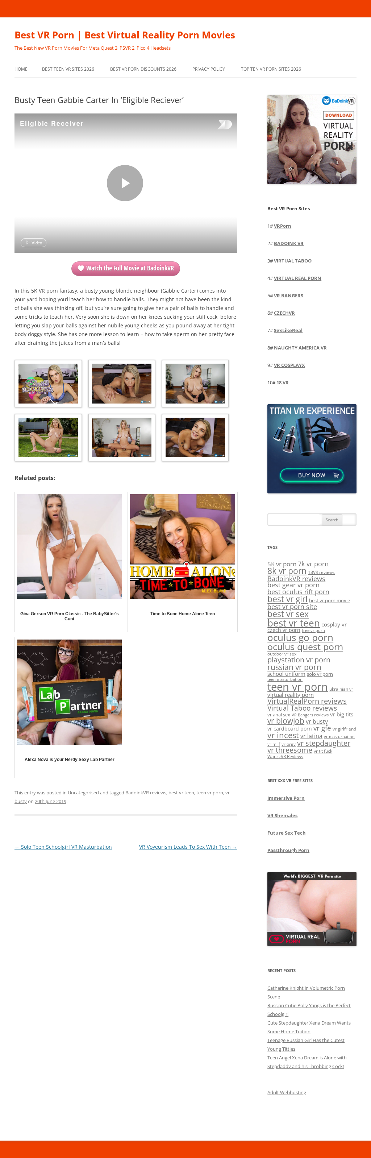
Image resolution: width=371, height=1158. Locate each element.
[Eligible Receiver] (125, 183)
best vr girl (287, 599)
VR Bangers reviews (310, 714)
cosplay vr (334, 624)
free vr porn (313, 630)
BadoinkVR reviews (145, 792)
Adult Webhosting (286, 1092)
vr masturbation (339, 736)
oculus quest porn (305, 646)
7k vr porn (313, 563)
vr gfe (322, 727)
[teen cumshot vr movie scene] (195, 439)
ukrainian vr (341, 689)
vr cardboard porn (289, 728)
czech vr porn (283, 629)
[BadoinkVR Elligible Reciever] (47, 385)
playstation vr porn (298, 660)
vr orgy (289, 744)
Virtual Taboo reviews (302, 707)
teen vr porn (209, 792)
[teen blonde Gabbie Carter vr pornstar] (47, 439)
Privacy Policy (208, 69)
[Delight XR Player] (215, 125)
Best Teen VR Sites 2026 (68, 69)
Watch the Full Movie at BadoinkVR (130, 268)
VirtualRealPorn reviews (307, 701)
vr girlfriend (344, 729)
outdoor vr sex (281, 654)
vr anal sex (278, 714)
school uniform (286, 673)
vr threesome (289, 750)
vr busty (317, 721)
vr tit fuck (323, 751)
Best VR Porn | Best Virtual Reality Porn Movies (124, 34)
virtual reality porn (290, 694)
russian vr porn (294, 667)
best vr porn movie (329, 600)
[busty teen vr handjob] (195, 385)
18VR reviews (321, 572)
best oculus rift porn (298, 591)
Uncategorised (83, 792)
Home (21, 69)
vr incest (283, 735)
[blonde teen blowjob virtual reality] (121, 385)
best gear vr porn (293, 584)
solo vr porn (320, 674)
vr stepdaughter (323, 743)
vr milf (273, 744)
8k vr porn (287, 570)
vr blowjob (285, 721)
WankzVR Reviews (285, 756)
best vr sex (288, 614)
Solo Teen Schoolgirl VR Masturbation (63, 846)
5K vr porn (281, 564)
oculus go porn (300, 637)
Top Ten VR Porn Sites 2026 (271, 69)
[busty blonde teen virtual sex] (121, 439)
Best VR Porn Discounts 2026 (143, 69)
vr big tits (341, 714)
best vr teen (181, 792)
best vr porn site (292, 606)
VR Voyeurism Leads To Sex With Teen (188, 846)
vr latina (311, 736)
